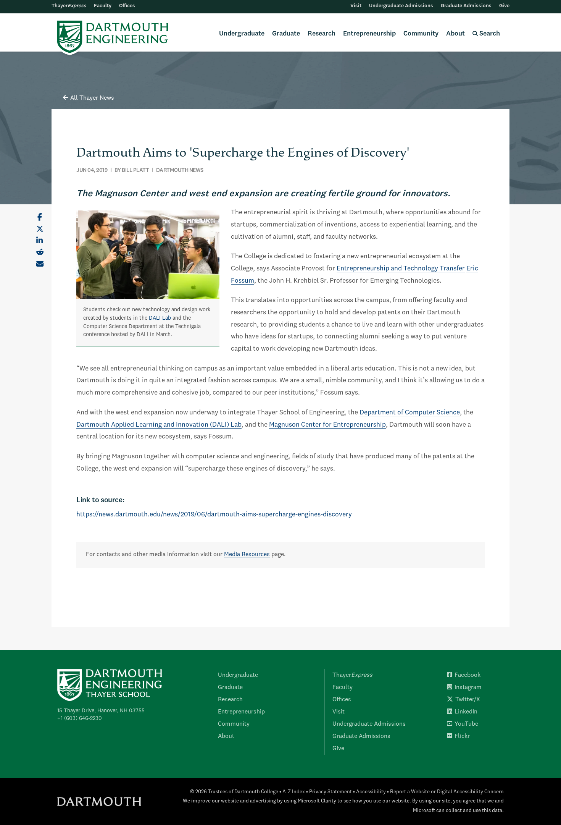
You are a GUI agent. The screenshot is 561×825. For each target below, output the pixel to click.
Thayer (69, 5)
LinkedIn (466, 712)
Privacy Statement (330, 791)
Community (420, 34)
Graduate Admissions (466, 5)
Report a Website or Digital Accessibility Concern (447, 791)
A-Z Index (293, 791)
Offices (127, 5)
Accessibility (371, 791)
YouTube (466, 724)
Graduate (286, 34)
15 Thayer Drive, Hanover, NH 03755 (101, 710)
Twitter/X (467, 700)
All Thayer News (92, 98)
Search (489, 34)
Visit (355, 5)
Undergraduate (241, 34)
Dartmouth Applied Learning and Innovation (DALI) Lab (159, 425)
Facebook (467, 675)
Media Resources (247, 555)
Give (504, 5)
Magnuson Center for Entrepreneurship (327, 425)
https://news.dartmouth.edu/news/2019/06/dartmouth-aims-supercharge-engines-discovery (214, 514)
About (455, 34)
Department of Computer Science (409, 412)
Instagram (468, 687)
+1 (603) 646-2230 (79, 718)
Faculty (102, 5)
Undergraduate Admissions (401, 5)
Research (321, 34)
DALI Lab (160, 318)
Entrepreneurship (369, 34)
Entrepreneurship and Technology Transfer (401, 268)
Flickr (462, 736)
